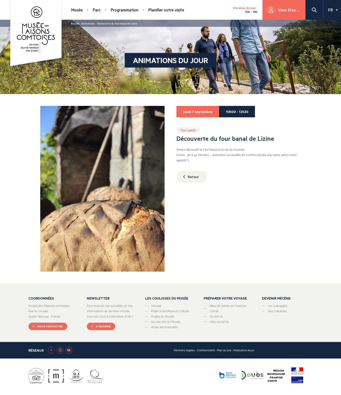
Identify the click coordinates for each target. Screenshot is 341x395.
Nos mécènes (277, 311)
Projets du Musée (162, 316)
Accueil (75, 23)
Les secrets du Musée (165, 322)
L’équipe (156, 306)
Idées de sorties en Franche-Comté (228, 308)
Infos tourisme (219, 322)
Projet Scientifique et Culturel (170, 311)
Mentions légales (184, 350)
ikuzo (251, 350)
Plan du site (224, 350)
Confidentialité (206, 350)
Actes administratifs (164, 327)
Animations (88, 23)
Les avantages (277, 306)
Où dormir (216, 316)
